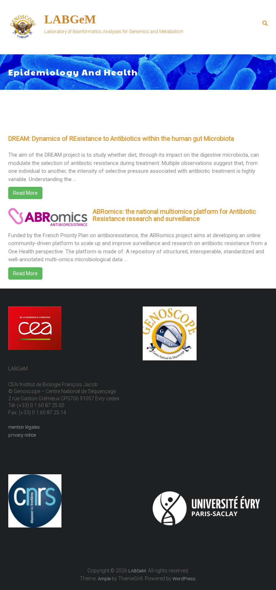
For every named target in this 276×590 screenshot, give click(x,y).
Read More (25, 193)
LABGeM (70, 19)
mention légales (24, 427)
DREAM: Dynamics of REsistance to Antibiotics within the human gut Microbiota (121, 138)
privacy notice (22, 435)
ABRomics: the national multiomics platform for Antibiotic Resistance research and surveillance (174, 215)
